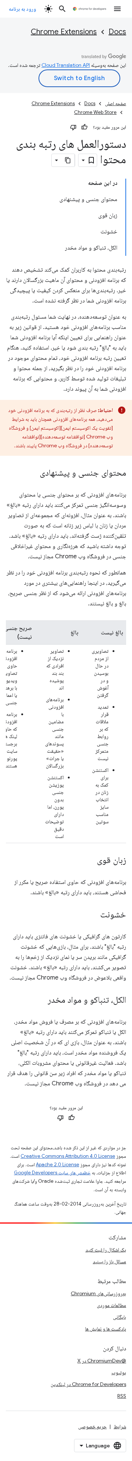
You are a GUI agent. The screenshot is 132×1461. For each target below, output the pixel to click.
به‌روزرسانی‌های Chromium (98, 1293)
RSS (121, 1396)
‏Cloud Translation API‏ (65, 65)
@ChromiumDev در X (101, 1360)
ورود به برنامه (22, 9)
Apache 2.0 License (57, 1164)
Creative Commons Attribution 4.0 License (68, 1156)
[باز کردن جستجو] (62, 8)
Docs (117, 31)
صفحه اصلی (115, 103)
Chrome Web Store (95, 112)
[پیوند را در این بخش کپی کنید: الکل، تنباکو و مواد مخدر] (40, 1000)
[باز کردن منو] (117, 9)
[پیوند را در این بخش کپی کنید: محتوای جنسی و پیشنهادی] (32, 473)
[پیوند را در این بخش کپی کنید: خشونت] (92, 915)
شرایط (120, 1426)
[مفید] (84, 127)
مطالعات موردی (111, 1305)
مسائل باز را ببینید (109, 1261)
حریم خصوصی (92, 1426)
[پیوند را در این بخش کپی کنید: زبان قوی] (89, 860)
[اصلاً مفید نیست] (73, 127)
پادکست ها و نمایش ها (105, 1328)
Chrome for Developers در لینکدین (88, 1384)
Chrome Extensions (64, 31)
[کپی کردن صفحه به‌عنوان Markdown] (68, 160)
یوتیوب (118, 1372)
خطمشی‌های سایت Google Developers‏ (52, 1173)
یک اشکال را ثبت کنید (105, 1249)
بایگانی (119, 1317)
